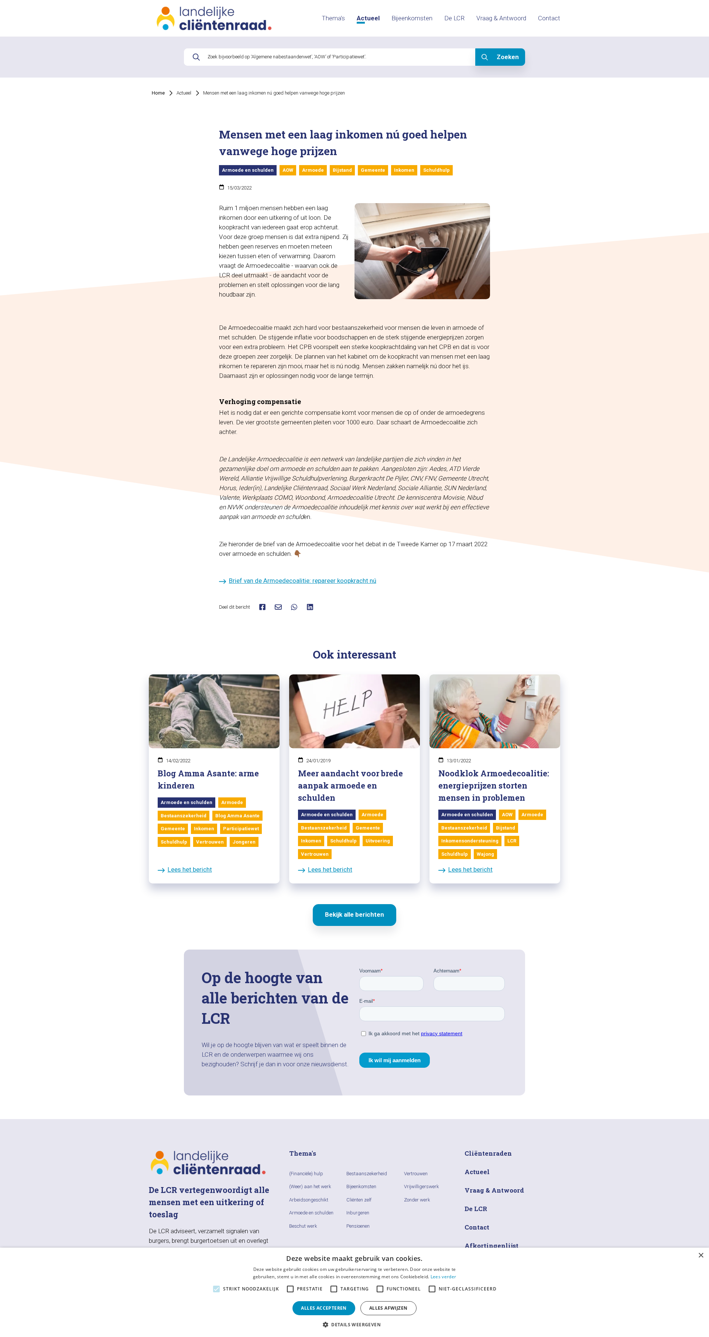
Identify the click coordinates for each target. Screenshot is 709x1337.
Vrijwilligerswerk (421, 1186)
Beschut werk (303, 1226)
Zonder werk (417, 1200)
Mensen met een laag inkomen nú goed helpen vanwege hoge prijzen (274, 93)
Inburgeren (357, 1212)
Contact (549, 18)
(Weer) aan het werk (310, 1186)
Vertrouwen (416, 1173)
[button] (354, 1324)
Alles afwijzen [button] (388, 1308)
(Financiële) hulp (306, 1173)
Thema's (333, 18)
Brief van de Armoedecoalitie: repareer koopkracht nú (302, 580)
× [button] (700, 1255)
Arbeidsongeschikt (308, 1200)
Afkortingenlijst (491, 1245)
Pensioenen (358, 1226)
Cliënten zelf (358, 1200)
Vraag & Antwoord (501, 18)
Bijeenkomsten (411, 18)
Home (158, 93)
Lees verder (443, 1276)
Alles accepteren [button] (323, 1308)
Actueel (368, 18)
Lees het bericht (190, 869)
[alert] (354, 1292)
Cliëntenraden (488, 1153)
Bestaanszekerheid (366, 1173)
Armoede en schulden (311, 1212)
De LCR (454, 18)
